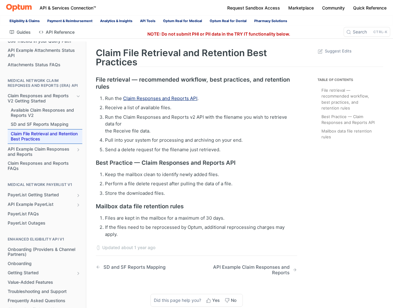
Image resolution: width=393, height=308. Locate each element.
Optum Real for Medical (182, 21)
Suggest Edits (338, 50)
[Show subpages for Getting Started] (78, 273)
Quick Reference (370, 7)
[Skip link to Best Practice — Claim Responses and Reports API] (91, 163)
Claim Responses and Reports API (160, 98)
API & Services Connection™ (68, 7)
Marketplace (301, 7)
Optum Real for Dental (228, 21)
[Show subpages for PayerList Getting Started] (78, 195)
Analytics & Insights (116, 21)
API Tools (147, 21)
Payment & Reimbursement (69, 21)
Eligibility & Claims (25, 21)
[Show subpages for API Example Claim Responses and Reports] (78, 149)
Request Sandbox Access (253, 7)
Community (333, 7)
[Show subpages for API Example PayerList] (78, 204)
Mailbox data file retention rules (346, 134)
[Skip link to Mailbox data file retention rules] (91, 206)
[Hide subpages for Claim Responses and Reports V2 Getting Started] (78, 96)
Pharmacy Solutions (270, 21)
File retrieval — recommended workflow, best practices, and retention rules (345, 99)
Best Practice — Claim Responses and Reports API (348, 119)
